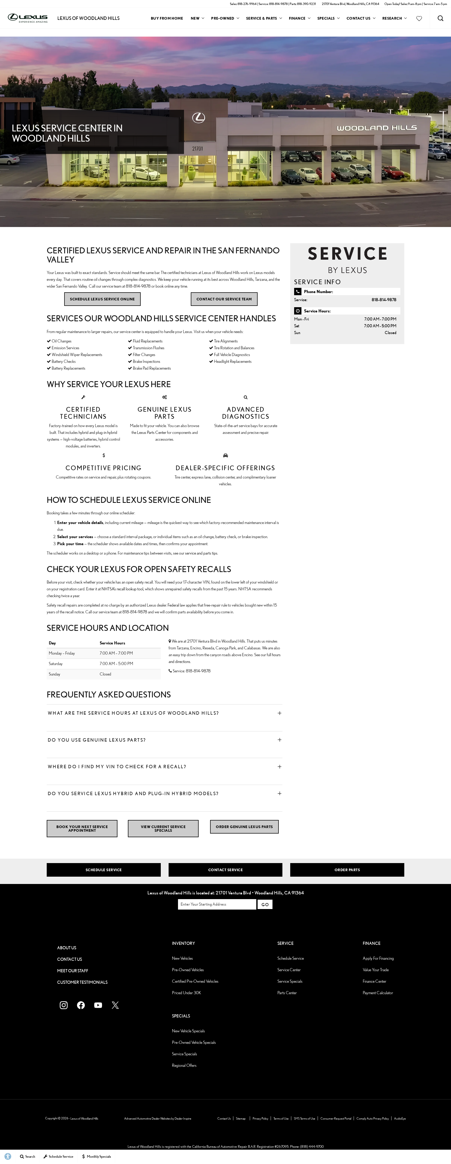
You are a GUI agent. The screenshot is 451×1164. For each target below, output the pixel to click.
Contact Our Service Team (224, 299)
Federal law (176, 605)
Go (265, 904)
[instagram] (63, 1005)
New (195, 18)
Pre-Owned (222, 18)
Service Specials (289, 981)
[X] (115, 1005)
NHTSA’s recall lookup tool (122, 588)
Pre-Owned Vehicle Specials (194, 1042)
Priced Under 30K (186, 992)
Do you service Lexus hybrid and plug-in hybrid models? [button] (133, 793)
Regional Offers (184, 1065)
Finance (297, 18)
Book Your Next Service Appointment (82, 828)
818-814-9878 (138, 286)
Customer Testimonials (82, 982)
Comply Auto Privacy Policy (373, 1118)
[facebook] (80, 1005)
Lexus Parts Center (151, 432)
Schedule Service (104, 870)
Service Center (289, 969)
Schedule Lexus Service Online (102, 299)
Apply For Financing (378, 958)
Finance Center (374, 981)
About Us (66, 947)
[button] (440, 18)
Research (392, 19)
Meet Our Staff (72, 970)
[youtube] (98, 1005)
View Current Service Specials (163, 828)
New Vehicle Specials (188, 1030)
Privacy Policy (260, 1118)
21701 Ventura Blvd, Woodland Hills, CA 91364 (350, 4)
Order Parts (347, 870)
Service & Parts (261, 18)
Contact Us (359, 18)
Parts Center (287, 992)
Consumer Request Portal (336, 1118)
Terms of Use (281, 1118)
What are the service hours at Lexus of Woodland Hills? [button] (133, 712)
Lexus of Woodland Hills (84, 1118)
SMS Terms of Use (304, 1118)
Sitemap (241, 1118)
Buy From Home (167, 18)
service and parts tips (201, 553)
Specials (326, 18)
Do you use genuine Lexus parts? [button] (97, 739)
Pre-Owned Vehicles (188, 969)
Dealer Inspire (183, 1118)
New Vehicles (182, 958)
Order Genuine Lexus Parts (244, 826)
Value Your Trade (376, 969)
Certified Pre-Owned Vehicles (195, 981)
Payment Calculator (378, 992)
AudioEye (400, 1118)
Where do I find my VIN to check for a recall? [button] (117, 766)
